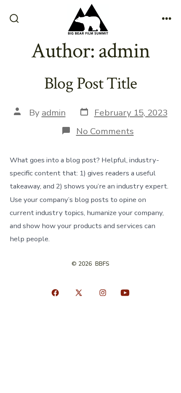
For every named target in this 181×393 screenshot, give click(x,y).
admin (54, 112)
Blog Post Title (90, 83)
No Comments (105, 131)
